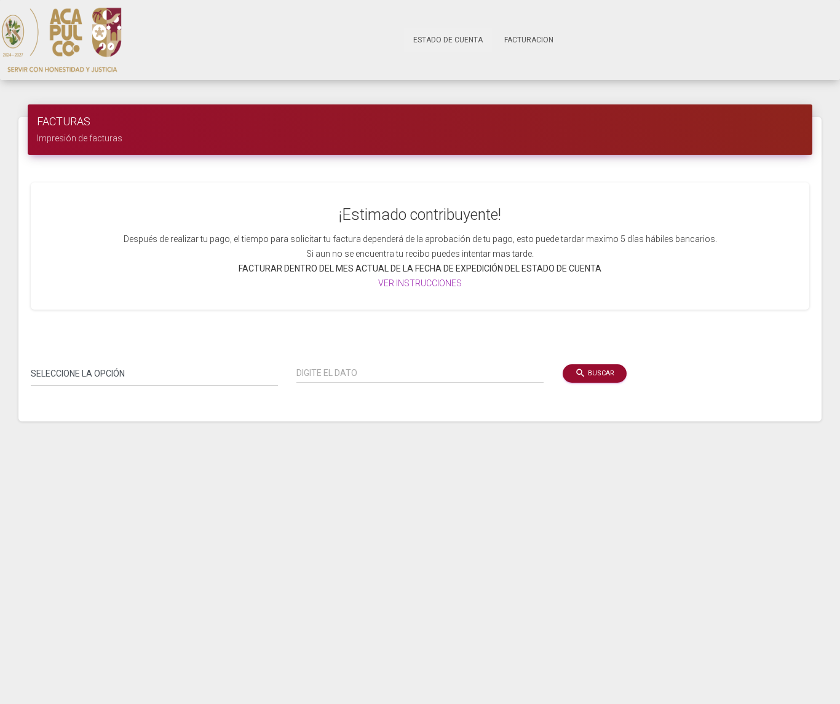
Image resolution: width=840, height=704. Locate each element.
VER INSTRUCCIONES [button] (420, 283)
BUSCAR (594, 372)
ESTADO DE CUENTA (452, 39)
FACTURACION (528, 40)
